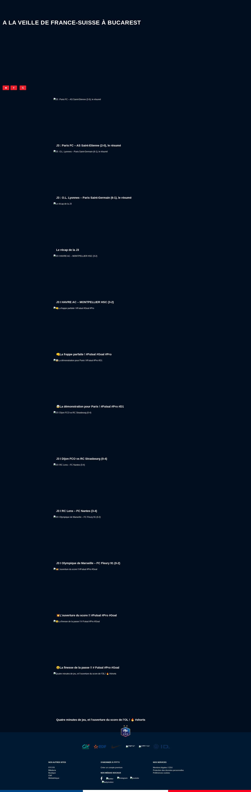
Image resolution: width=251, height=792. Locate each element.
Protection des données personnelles (168, 770)
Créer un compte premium (111, 767)
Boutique (52, 773)
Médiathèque (53, 778)
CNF (50, 775)
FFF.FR (51, 767)
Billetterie (52, 770)
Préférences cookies (161, 773)
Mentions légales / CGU (163, 767)
